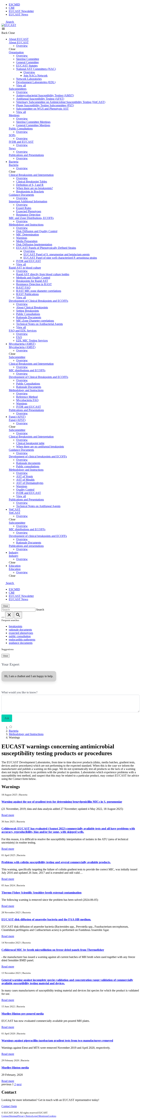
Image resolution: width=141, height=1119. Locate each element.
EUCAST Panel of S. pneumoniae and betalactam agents (57, 254)
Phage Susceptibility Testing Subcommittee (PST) (45, 105)
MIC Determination (27, 234)
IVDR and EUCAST (21, 141)
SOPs (12, 135)
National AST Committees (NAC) (36, 68)
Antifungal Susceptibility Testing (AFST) (40, 98)
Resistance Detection (28, 214)
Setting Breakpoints (27, 310)
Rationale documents (28, 463)
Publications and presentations (26, 545)
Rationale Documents (28, 317)
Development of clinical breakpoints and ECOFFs (38, 456)
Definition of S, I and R (30, 184)
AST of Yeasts (24, 476)
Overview (22, 45)
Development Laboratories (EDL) (35, 82)
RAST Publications (27, 294)
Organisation (16, 52)
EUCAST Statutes (27, 65)
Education (15, 565)
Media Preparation (26, 241)
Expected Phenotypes (28, 211)
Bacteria (13, 161)
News (12, 148)
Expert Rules (23, 208)
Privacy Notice (24, 1116)
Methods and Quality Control (33, 277)
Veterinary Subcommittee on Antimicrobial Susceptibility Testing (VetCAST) (60, 102)
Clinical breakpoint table (30, 443)
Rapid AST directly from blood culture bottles (42, 274)
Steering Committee (27, 59)
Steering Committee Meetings (33, 121)
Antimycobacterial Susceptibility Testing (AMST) (45, 95)
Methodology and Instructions (26, 224)
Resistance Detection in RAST (34, 284)
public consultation (20, 636)
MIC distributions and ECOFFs (27, 370)
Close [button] (11, 32)
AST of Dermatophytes (29, 483)
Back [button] (4, 32)
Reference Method (27, 396)
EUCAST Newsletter (21, 11)
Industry (13, 552)
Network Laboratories (29, 78)
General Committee (27, 62)
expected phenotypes (21, 632)
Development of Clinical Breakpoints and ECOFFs (38, 300)
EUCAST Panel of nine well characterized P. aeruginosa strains (60, 257)
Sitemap (13, 1116)
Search (10, 21)
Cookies (52, 1116)
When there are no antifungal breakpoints (40, 446)
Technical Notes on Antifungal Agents (38, 506)
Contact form (9, 1106)
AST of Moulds (25, 479)
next (19, 1084)
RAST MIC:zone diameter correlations (38, 290)
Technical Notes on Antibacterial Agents (39, 324)
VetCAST (14, 509)
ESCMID (14, 4)
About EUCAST (19, 39)
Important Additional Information (28, 201)
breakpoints (15, 626)
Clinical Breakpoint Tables (31, 181)
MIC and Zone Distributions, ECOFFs (31, 218)
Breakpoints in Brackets (30, 191)
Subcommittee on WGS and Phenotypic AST (42, 108)
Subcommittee (17, 357)
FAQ (19, 337)
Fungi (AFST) (17, 416)
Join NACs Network (36, 75)
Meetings (14, 115)
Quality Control (25, 489)
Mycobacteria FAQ (27, 400)
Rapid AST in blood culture (25, 267)
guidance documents (20, 642)
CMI (11, 7)
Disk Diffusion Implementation (34, 244)
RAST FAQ (23, 287)
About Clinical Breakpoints (32, 307)
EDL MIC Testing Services (32, 340)
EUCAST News (18, 14)
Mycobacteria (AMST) (22, 343)
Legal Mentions (40, 1116)
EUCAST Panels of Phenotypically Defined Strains (46, 247)
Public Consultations (21, 128)
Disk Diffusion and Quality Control (36, 231)
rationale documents (20, 629)
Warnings (21, 237)
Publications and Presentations (26, 155)
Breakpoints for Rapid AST (32, 280)
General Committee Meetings (33, 125)
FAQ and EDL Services (23, 330)
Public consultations (27, 466)
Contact (5, 1116)
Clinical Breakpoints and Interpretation (31, 174)
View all (21, 85)
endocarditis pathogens (22, 639)
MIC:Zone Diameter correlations (35, 320)
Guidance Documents (21, 194)
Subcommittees (17, 88)
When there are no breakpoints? (34, 188)
